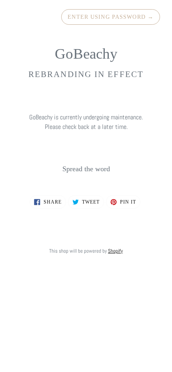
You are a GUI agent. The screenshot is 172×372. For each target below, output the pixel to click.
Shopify (115, 250)
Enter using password (111, 17)
